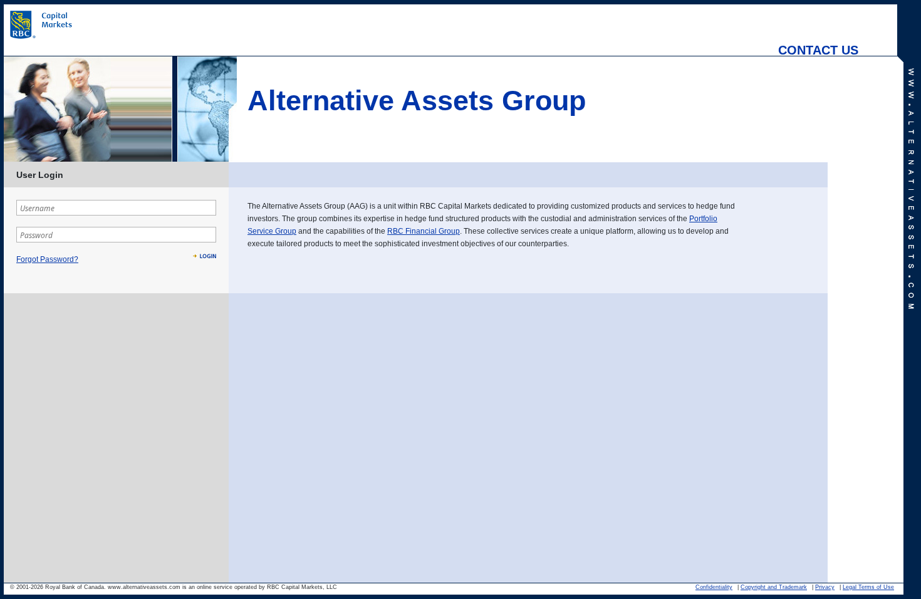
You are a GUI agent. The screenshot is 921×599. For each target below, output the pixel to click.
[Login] (204, 256)
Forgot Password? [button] (47, 259)
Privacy (825, 587)
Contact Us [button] (818, 45)
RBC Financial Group (423, 231)
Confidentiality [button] (713, 587)
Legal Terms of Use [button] (868, 587)
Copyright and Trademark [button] (774, 587)
